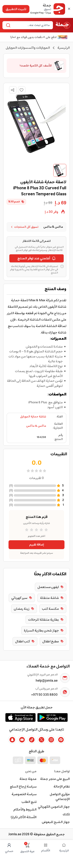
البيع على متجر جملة (55, 778)
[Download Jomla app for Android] (52, 717)
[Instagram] (51, 740)
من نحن (30, 771)
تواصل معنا (62, 771)
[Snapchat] (12, 740)
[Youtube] (22, 740)
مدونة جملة (27, 778)
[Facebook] (61, 740)
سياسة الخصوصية (24, 794)
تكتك (66, 814)
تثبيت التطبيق (16, 9)
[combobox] (31, 25)
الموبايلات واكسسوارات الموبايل (28, 48)
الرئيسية (63, 48)
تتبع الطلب (28, 801)
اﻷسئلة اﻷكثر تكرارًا (23, 817)
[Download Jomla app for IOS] (20, 717)
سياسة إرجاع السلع (23, 786)
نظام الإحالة (62, 786)
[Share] (12, 90)
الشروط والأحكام (24, 809)
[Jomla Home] (63, 25)
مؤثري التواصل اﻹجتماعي (60, 796)
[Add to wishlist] (21, 89)
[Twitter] (41, 740)
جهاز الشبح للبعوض (56, 822)
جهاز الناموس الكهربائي (54, 806)
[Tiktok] (31, 740)
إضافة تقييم (36, 544)
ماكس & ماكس (36, 425)
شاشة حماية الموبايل (33, 416)
